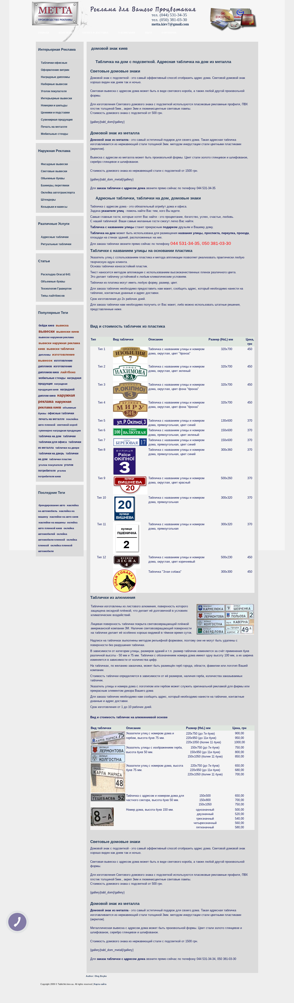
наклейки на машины (52, 522)
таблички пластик (60, 459)
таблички (69, 436)
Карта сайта (100, 984)
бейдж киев (46, 325)
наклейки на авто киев (64, 516)
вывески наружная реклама (56, 337)
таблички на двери (67, 447)
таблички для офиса (53, 442)
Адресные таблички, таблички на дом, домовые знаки (148, 198)
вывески (47, 331)
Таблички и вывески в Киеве (66, 14)
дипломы (45, 354)
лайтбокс (68, 372)
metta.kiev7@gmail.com (170, 24)
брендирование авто (52, 505)
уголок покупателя (50, 465)
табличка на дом (50, 436)
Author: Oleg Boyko (96, 976)
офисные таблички (61, 413)
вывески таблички (60, 349)
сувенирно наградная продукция (60, 430)
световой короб (67, 424)
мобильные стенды (52, 378)
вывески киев (67, 331)
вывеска (62, 325)
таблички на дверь (51, 453)
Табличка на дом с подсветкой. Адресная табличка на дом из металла (163, 62)
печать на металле (52, 419)
